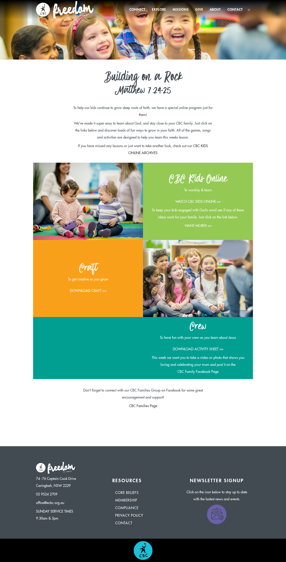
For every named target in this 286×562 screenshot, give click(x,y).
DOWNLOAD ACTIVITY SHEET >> (198, 349)
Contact (123, 523)
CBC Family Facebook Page (198, 371)
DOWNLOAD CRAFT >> (88, 290)
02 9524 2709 (46, 494)
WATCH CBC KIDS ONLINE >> (198, 201)
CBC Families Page (143, 406)
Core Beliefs (127, 492)
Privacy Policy (129, 515)
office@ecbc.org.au (50, 503)
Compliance (127, 508)
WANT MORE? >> (198, 225)
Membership (126, 500)
